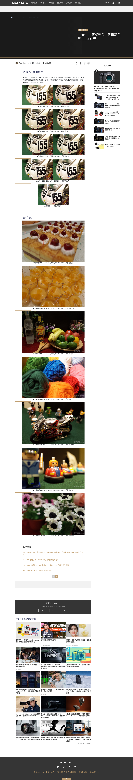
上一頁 (50, 576)
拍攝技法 (34, 3)
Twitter (84, 63)
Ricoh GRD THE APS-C (46, 565)
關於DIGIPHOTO (39, 772)
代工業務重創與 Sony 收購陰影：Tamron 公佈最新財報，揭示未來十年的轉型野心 (53, 666)
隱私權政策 (72, 772)
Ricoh (54, 594)
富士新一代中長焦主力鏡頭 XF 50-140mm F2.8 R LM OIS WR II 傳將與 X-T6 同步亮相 (53, 715)
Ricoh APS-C (41, 560)
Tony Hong (22, 63)
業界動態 (51, 3)
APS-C (46, 594)
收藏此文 (48, 63)
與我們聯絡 (83, 772)
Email (88, 63)
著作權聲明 (61, 772)
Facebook (76, 63)
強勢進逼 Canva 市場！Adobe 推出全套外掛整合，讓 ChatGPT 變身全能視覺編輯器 (78, 739)
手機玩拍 (69, 3)
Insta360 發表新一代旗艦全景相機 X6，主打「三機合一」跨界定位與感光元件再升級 (78, 691)
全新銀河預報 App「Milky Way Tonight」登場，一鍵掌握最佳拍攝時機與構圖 (28, 691)
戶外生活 (43, 3)
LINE (80, 63)
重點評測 (60, 3)
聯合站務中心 (94, 772)
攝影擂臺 (78, 3)
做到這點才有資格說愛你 (48, 640)
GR (61, 594)
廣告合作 (51, 772)
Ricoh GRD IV (37, 570)
